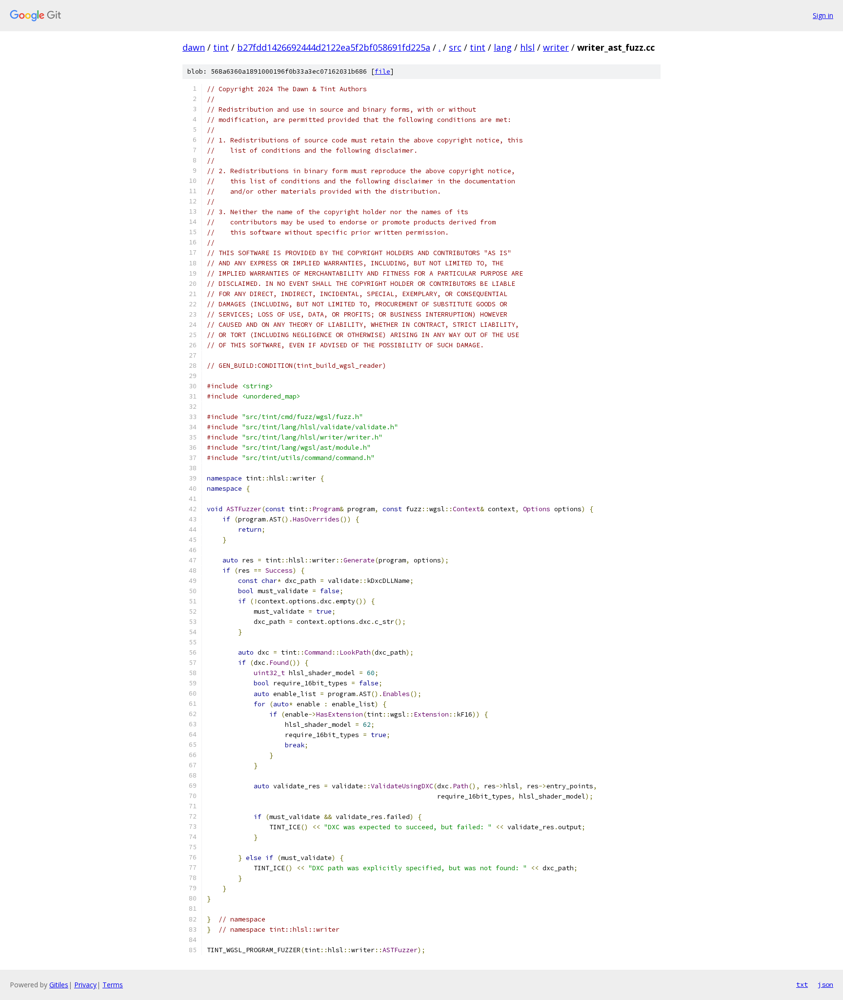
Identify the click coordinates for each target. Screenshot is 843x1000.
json (825, 984)
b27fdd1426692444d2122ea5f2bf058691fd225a (333, 47)
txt (802, 984)
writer (556, 47)
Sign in (823, 15)
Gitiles (58, 984)
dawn (193, 47)
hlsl (527, 47)
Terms (112, 984)
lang (503, 47)
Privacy (85, 984)
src (455, 47)
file (382, 71)
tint (221, 47)
